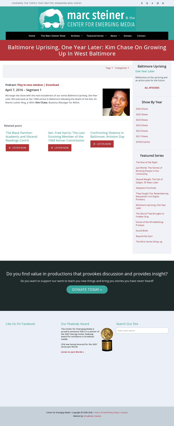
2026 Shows (142, 108)
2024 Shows (142, 119)
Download (52, 85)
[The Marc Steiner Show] (87, 19)
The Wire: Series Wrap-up (149, 241)
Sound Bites (142, 230)
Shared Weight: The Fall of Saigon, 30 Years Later (149, 181)
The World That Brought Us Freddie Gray (150, 215)
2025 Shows (142, 114)
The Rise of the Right (146, 162)
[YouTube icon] (152, 3)
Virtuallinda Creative (92, 416)
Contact (124, 412)
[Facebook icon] (142, 3)
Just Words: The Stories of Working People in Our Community (149, 170)
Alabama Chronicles (146, 187)
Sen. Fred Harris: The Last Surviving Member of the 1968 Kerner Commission (66, 136)
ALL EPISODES (152, 87)
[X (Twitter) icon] (147, 3)
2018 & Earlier (143, 141)
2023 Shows (142, 125)
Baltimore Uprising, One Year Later (151, 207)
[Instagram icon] (158, 3)
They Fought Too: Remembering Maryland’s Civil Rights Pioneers (152, 196)
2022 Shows (142, 130)
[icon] (163, 3)
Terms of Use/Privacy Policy (106, 412)
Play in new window (30, 85)
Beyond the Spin (144, 236)
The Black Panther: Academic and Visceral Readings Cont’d (21, 136)
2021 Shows (142, 136)
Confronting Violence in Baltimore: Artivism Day (107, 135)
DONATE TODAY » (87, 289)
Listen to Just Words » (72, 351)
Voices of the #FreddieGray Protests (149, 224)
